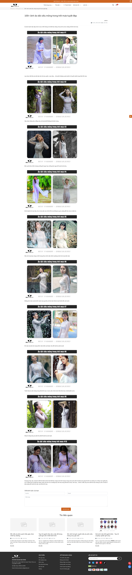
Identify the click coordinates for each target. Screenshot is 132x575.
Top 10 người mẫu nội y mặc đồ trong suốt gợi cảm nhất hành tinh (50, 534)
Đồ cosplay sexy (42, 560)
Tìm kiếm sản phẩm (64, 557)
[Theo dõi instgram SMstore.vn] (97, 562)
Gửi (119, 558)
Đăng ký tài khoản (64, 560)
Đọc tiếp (12, 545)
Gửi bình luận (66, 509)
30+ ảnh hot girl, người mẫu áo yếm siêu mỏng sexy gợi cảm (80, 534)
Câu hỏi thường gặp (65, 568)
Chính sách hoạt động (65, 566)
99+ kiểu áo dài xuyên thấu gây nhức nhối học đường (22, 534)
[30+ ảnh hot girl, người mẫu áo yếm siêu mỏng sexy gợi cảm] (80, 525)
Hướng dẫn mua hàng (65, 564)
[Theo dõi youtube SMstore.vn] (100, 562)
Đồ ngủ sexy (42, 557)
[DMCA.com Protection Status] (92, 566)
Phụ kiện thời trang (43, 564)
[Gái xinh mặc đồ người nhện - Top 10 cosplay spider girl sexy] (108, 525)
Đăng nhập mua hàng (65, 562)
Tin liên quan (66, 515)
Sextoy (40, 568)
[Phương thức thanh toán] (97, 570)
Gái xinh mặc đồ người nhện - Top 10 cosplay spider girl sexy (107, 534)
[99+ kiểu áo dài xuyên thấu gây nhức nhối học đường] (23, 525)
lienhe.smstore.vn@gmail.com (22, 568)
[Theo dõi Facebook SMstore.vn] (89, 562)
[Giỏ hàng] (116, 4)
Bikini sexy (41, 562)
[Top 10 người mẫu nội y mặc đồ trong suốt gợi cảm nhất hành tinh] (52, 525)
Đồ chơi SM (41, 566)
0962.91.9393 (22, 565)
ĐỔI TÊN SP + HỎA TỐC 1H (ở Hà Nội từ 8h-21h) (66, 1)
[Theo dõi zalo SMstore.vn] (93, 562)
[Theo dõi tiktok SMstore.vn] (104, 562)
